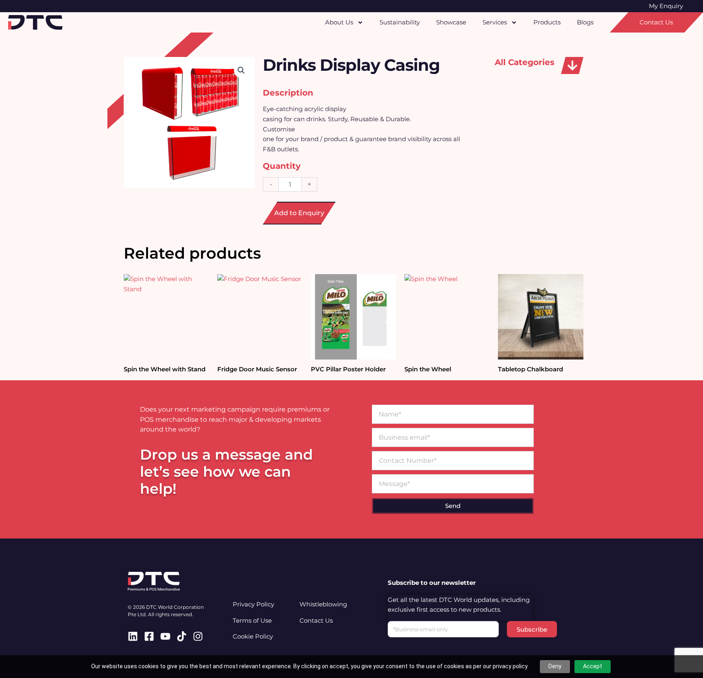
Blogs (585, 22)
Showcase (451, 22)
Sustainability (400, 22)
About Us (339, 22)
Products (547, 22)
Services (494, 22)
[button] (572, 65)
